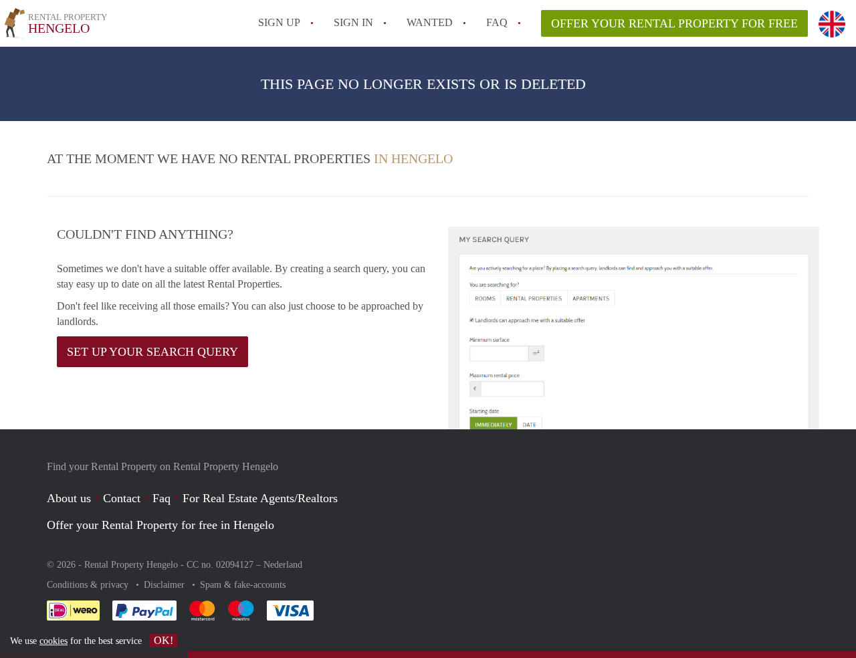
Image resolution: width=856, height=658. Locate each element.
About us (69, 498)
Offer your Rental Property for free (674, 23)
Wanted (430, 22)
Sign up (279, 22)
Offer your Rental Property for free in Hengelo (160, 525)
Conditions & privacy (89, 585)
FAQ (497, 22)
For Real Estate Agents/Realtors (260, 498)
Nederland (282, 565)
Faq (161, 498)
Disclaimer (165, 585)
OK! (163, 640)
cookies (53, 641)
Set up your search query (152, 351)
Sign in (353, 22)
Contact (121, 498)
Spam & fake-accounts (243, 585)
